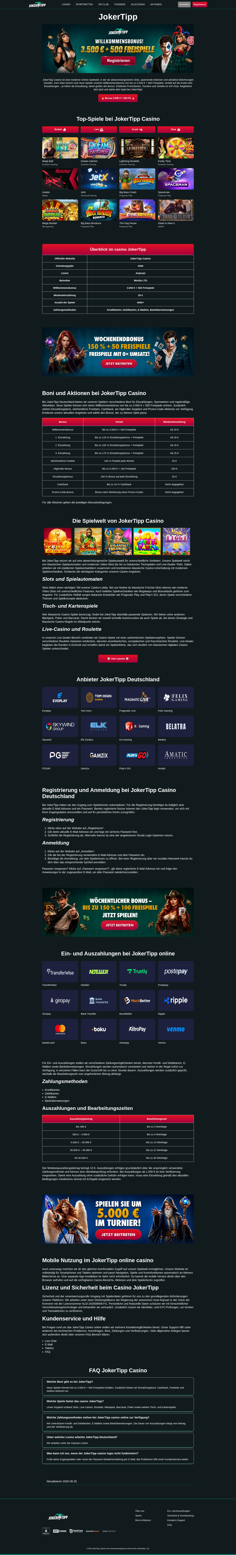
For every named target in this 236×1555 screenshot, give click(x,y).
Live (97, 129)
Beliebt (58, 129)
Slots (173, 129)
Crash (135, 129)
